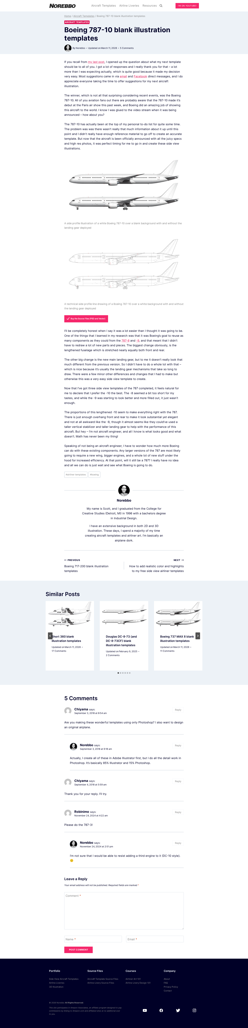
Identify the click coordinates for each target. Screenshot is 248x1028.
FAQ (166, 982)
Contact (168, 990)
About (167, 979)
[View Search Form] (161, 5)
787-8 (125, 340)
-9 (137, 340)
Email (132, 939)
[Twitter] (177, 1010)
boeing (94, 474)
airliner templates (76, 474)
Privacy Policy (171, 986)
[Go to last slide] (50, 635)
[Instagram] (194, 1010)
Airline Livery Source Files (100, 982)
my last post (96, 62)
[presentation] (70, 614)
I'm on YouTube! (187, 6)
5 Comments (127, 48)
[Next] (197, 635)
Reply (178, 709)
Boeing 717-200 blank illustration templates (86, 566)
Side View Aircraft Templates (64, 979)
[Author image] (67, 48)
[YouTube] (144, 1010)
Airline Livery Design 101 (138, 982)
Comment (73, 895)
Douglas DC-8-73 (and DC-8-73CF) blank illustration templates (121, 641)
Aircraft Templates (103, 5)
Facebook (140, 76)
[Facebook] (161, 1010)
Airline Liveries (129, 5)
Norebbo (80, 48)
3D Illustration (56, 986)
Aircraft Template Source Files (102, 979)
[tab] (118, 673)
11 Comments (167, 651)
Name (71, 939)
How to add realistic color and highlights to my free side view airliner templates (156, 566)
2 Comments (113, 655)
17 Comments (59, 651)
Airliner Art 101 (133, 979)
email (123, 76)
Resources (150, 5)
